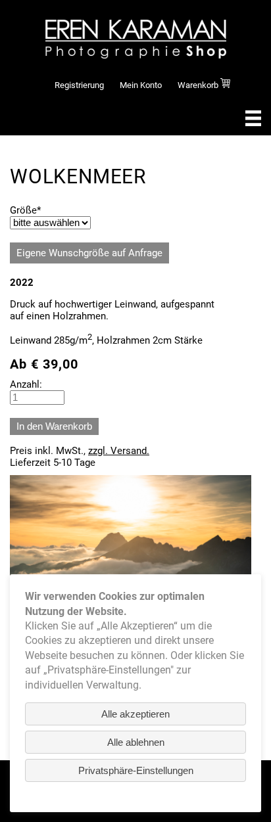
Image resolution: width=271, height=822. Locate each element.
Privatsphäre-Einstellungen (135, 770)
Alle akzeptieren (135, 713)
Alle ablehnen (135, 742)
